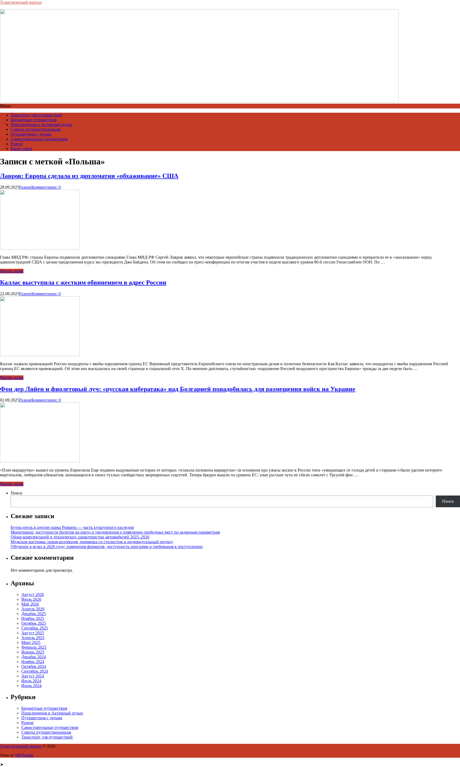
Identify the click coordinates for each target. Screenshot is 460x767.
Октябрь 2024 (33, 666)
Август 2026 (32, 594)
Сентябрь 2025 (34, 628)
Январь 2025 (32, 652)
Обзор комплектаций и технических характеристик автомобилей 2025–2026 (80, 537)
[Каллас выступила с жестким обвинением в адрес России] (40, 354)
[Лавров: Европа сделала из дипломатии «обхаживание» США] (40, 248)
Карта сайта (21, 148)
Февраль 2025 (33, 647)
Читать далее (11, 271)
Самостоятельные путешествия (39, 139)
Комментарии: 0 (46, 187)
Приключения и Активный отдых (41, 124)
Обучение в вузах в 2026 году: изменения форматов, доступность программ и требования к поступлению (107, 546)
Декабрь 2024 (33, 657)
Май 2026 (30, 604)
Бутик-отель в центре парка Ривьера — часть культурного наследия (72, 527)
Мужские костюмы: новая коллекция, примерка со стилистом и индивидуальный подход (92, 541)
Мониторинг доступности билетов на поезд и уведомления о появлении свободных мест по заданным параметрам (115, 532)
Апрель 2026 (32, 609)
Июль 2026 (31, 599)
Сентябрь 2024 (34, 671)
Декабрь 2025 (33, 613)
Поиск (16, 493)
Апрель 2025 (32, 637)
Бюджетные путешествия (33, 119)
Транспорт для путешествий (36, 115)
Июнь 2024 (31, 685)
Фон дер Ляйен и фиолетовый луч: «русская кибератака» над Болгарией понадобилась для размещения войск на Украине (177, 388)
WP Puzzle (24, 755)
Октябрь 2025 (33, 623)
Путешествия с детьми (31, 134)
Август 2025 (32, 633)
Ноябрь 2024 (32, 661)
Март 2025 (30, 642)
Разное (17, 143)
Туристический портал (21, 2)
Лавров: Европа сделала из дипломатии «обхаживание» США (89, 175)
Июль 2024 (31, 681)
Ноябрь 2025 (32, 618)
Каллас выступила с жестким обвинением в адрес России (83, 282)
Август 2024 (32, 676)
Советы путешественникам (35, 129)
